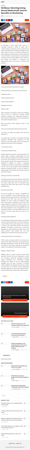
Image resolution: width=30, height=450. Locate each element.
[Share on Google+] (7, 20)
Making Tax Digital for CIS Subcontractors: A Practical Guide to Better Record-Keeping (19, 346)
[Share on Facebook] (2, 20)
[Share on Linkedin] (12, 20)
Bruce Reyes (16, 380)
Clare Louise (8, 16)
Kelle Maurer (16, 327)
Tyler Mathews (16, 369)
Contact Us (12, 443)
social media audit (13, 211)
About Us (18, 443)
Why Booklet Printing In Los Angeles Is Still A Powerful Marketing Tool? (12, 427)
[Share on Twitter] (4, 20)
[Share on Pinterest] (9, 20)
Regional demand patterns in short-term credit (19, 366)
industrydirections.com (19, 447)
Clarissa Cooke (16, 389)
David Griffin (16, 336)
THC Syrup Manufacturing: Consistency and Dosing (18, 334)
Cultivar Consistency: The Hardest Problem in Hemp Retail (20, 324)
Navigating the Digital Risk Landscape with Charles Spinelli (20, 386)
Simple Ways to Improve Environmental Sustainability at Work (20, 377)
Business (3, 5)
